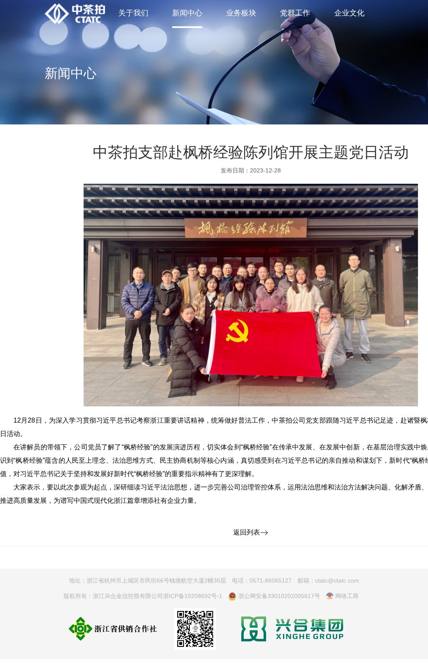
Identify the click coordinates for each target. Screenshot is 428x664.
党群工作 (295, 12)
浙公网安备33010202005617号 (278, 596)
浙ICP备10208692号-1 (192, 596)
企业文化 (349, 12)
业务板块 (241, 12)
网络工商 (346, 596)
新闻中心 (187, 12)
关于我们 (133, 12)
